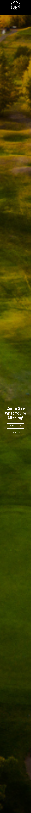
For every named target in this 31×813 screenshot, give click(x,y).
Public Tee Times (15, 426)
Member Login (15, 432)
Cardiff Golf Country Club (15, 5)
